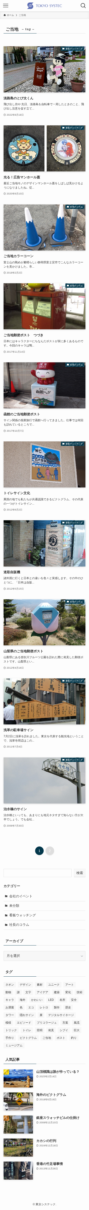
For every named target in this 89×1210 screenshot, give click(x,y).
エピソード (24, 1022)
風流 (77, 1022)
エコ (31, 1007)
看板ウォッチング (22, 915)
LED (51, 1000)
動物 (8, 992)
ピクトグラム (28, 1038)
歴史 (68, 1007)
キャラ (9, 1000)
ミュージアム (14, 1045)
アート (69, 984)
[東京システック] (44, 5)
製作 (57, 1007)
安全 (74, 1000)
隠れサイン (27, 1015)
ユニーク (54, 984)
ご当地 (46, 1038)
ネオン (9, 984)
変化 (68, 992)
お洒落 (9, 1007)
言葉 (65, 1022)
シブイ (64, 1030)
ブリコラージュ (47, 1022)
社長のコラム (19, 924)
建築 (57, 992)
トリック (11, 1030)
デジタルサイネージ (61, 1015)
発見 (51, 1030)
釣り (74, 1038)
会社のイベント (21, 896)
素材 (39, 984)
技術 (79, 992)
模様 (8, 1022)
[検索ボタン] (83, 5)
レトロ (44, 1007)
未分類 (14, 906)
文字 (28, 992)
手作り (9, 1038)
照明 (39, 1030)
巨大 (77, 1030)
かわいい (36, 1000)
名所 (62, 1000)
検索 (79, 873)
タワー (9, 1015)
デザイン (25, 984)
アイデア (42, 992)
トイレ (27, 1030)
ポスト (61, 1038)
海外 (22, 1000)
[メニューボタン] (5, 5)
